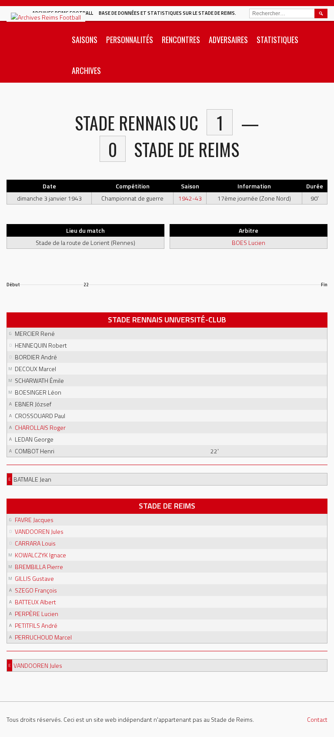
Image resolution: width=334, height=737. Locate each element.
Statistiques (277, 39)
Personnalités (129, 39)
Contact (317, 719)
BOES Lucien (248, 242)
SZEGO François (36, 590)
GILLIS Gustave (34, 578)
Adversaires (228, 39)
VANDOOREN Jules (39, 531)
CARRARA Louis (35, 543)
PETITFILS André (36, 625)
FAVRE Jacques (34, 519)
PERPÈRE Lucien (36, 613)
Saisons (84, 39)
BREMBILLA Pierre (39, 566)
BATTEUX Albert (35, 601)
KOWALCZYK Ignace (40, 554)
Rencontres (181, 39)
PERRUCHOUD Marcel (43, 637)
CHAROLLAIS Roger (40, 427)
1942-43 (190, 198)
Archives (86, 70)
